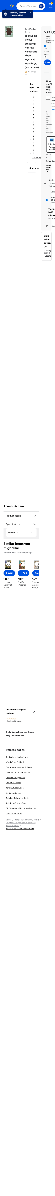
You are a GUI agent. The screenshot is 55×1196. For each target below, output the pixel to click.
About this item (14, 506)
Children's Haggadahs (15, 777)
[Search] (41, 6)
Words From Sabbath (15, 762)
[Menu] (4, 6)
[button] (31, 87)
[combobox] (30, 6)
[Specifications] (35, 524)
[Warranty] (32, 532)
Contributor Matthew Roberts (19, 767)
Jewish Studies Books (15, 788)
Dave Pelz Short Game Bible (18, 772)
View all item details (40, 157)
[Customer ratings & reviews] (35, 710)
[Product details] (35, 515)
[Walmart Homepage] (11, 6)
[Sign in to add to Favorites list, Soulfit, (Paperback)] (23, 564)
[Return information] (45, 57)
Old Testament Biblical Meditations (21, 808)
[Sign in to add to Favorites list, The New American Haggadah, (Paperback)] (37, 564)
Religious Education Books (17, 798)
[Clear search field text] (37, 6)
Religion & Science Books (16, 803)
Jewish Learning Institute (17, 757)
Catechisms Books (14, 813)
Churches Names (13, 782)
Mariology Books (13, 793)
